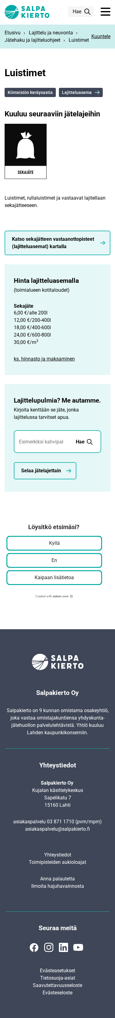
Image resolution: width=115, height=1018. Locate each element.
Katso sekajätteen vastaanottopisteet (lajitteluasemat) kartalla (53, 242)
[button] (105, 12)
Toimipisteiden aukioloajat (57, 862)
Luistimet (79, 40)
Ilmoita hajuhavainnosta (57, 886)
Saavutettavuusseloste (57, 985)
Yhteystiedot (57, 855)
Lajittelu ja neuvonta (51, 33)
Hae (77, 11)
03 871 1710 (60, 822)
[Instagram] (49, 947)
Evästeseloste (57, 993)
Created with (52, 596)
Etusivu (13, 33)
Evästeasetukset (57, 970)
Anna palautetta (57, 879)
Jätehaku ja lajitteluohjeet (32, 40)
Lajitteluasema (77, 92)
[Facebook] (34, 947)
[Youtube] (78, 947)
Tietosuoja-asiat (57, 978)
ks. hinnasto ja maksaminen (44, 359)
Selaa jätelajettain (41, 471)
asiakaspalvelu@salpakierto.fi (57, 829)
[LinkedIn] (63, 947)
